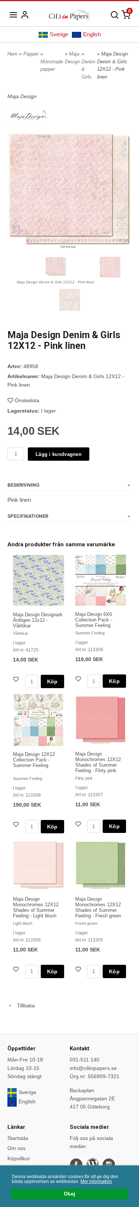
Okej (69, 1194)
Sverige (59, 34)
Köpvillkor (18, 1158)
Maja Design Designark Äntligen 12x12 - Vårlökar (38, 620)
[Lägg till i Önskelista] (16, 680)
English (92, 34)
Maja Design (22, 96)
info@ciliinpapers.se (93, 1068)
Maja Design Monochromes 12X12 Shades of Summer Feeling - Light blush (36, 907)
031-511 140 (84, 1060)
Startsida (17, 1138)
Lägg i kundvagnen (59, 454)
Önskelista (27, 400)
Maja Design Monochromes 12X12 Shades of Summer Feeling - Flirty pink (98, 762)
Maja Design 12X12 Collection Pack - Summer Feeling (34, 759)
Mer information (96, 1181)
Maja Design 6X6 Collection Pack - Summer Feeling (93, 619)
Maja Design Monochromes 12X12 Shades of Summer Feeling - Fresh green (98, 907)
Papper (31, 54)
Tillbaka (24, 1005)
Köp (52, 681)
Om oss (16, 1148)
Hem (12, 54)
